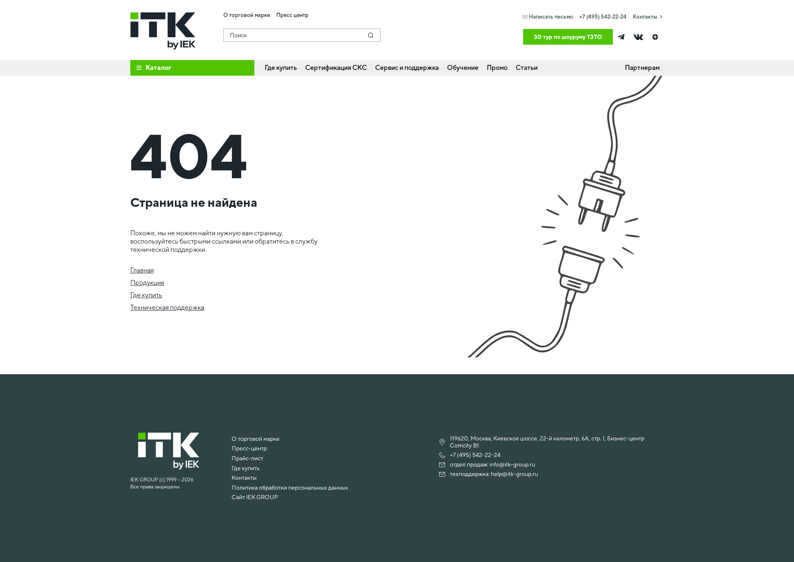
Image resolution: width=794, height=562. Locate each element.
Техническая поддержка (167, 307)
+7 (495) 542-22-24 (603, 17)
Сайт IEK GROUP (255, 497)
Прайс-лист (247, 458)
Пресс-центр (249, 448)
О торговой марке (256, 438)
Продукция (147, 283)
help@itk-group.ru (514, 474)
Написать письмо (551, 17)
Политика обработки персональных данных (290, 487)
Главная (142, 270)
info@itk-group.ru (512, 464)
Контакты (645, 17)
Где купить (146, 295)
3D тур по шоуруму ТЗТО (568, 36)
